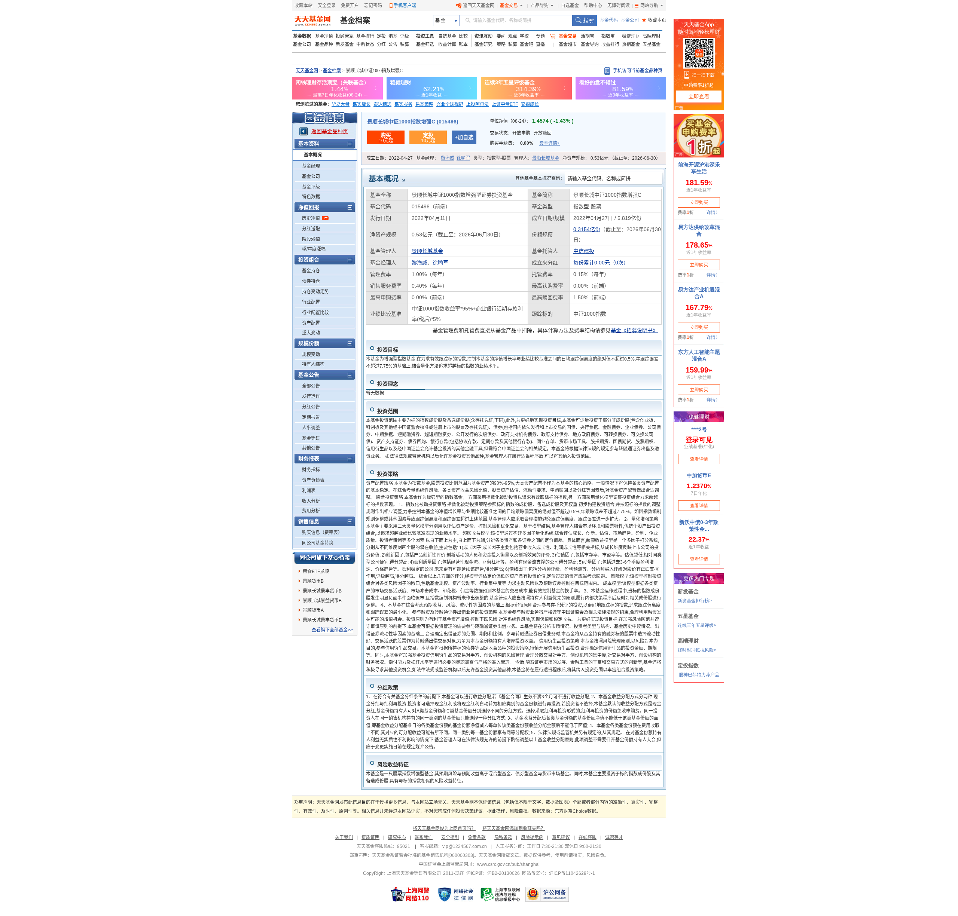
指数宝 (608, 36)
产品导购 (540, 5)
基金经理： (443, 158)
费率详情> (549, 143)
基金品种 (324, 44)
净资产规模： (611, 158)
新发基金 (345, 44)
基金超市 (568, 44)
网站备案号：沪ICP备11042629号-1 (558, 873)
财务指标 (311, 469)
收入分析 (311, 501)
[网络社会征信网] (455, 894)
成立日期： (389, 158)
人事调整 (311, 428)
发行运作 (311, 396)
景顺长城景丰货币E (322, 620)
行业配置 (311, 302)
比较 (463, 36)
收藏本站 (303, 5)
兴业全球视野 (449, 104)
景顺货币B (313, 581)
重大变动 (311, 333)
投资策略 (387, 474)
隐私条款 (503, 837)
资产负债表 (313, 480)
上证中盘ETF (505, 104)
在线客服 (588, 837)
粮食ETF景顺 (316, 571)
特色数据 (311, 196)
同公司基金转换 (317, 543)
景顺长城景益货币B (322, 600)
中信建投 (583, 251)
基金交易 (509, 5)
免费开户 (350, 5)
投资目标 (387, 350)
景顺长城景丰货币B (322, 591)
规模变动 (311, 354)
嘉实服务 (403, 104)
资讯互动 (483, 36)
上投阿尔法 (477, 104)
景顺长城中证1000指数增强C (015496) (412, 122)
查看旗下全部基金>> (332, 629)
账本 (463, 44)
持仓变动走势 (315, 291)
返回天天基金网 (478, 5)
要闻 (501, 36)
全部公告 (311, 386)
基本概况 (313, 154)
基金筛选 (425, 44)
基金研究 (483, 44)
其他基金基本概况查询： (540, 178)
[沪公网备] (547, 894)
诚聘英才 (614, 837)
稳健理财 (631, 36)
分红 (381, 44)
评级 (404, 36)
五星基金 (651, 44)
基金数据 (302, 36)
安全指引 (450, 837)
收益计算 (447, 44)
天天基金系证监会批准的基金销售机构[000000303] (423, 855)
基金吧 (526, 44)
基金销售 (311, 438)
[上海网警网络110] (410, 894)
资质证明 (370, 837)
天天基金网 (307, 70)
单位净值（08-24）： (532, 121)
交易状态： (521, 133)
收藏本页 (654, 20)
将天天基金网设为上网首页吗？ (444, 828)
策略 (501, 44)
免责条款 (477, 837)
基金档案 (355, 20)
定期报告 (311, 417)
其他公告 (311, 448)
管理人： (536, 158)
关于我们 (344, 837)
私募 (404, 44)
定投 (381, 36)
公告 (392, 44)
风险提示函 (532, 837)
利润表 (308, 490)
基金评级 (311, 187)
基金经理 (311, 166)
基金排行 (365, 36)
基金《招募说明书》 (634, 330)
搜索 (584, 20)
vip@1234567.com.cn (464, 846)
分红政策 (387, 687)
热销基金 (631, 44)
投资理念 (387, 384)
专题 (540, 36)
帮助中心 (593, 5)
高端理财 (651, 36)
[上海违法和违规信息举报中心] (500, 894)
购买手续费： (525, 143)
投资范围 (387, 411)
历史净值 (311, 218)
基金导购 (590, 44)
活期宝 (587, 36)
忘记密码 (373, 5)
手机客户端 (405, 5)
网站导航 (649, 5)
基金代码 (609, 20)
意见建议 (561, 837)
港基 (392, 36)
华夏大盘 (341, 104)
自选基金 (570, 5)
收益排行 (610, 44)
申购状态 (365, 44)
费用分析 (311, 511)
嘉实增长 (361, 104)
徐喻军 (463, 158)
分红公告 (311, 407)
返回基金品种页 (329, 131)
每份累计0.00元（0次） (601, 263)
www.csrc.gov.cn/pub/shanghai (508, 864)
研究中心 (397, 837)
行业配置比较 (315, 312)
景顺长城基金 (545, 158)
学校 (524, 36)
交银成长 (530, 104)
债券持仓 (311, 281)
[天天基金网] (313, 20)
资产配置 (311, 323)
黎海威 (447, 158)
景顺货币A (313, 610)
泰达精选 (382, 104)
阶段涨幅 (311, 239)
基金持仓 (311, 270)
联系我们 (424, 837)
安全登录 (327, 5)
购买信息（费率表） (322, 532)
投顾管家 (345, 36)
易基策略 (424, 104)
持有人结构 (313, 364)
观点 (512, 36)
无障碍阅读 (618, 5)
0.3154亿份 (586, 229)
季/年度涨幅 (314, 249)
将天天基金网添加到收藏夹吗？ (513, 828)
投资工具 (425, 36)
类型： (492, 158)
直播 (540, 44)
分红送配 (311, 229)
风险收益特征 (393, 765)
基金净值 (324, 36)
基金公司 (630, 20)
